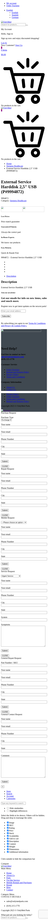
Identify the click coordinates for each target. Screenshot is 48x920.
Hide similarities (16, 808)
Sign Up (18, 45)
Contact (9, 890)
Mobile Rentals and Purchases (19, 882)
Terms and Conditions (15, 377)
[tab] (26, 276)
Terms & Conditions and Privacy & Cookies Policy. (23, 324)
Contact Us (11, 390)
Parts (8, 878)
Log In (4, 43)
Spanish (15, 15)
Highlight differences (18, 811)
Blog (8, 887)
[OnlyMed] (6, 22)
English (9, 10)
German (15, 17)
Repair (9, 885)
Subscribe (6, 316)
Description (11, 276)
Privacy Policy (12, 374)
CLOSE (5, 466)
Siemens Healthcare (14, 166)
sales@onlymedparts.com (12, 357)
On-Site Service (13, 880)
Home (9, 163)
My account (11, 3)
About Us (10, 387)
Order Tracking (12, 6)
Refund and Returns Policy (17, 372)
